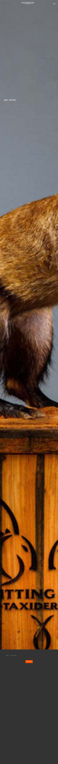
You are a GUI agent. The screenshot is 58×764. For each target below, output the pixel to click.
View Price (29, 661)
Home (7, 655)
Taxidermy (14, 655)
